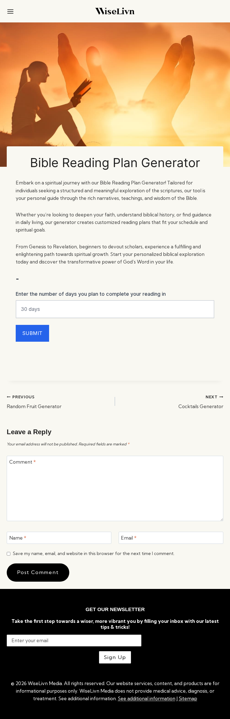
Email (129, 538)
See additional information (146, 698)
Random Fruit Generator (34, 402)
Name (17, 538)
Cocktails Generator (200, 402)
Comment (22, 462)
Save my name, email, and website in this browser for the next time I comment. (93, 553)
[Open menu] (10, 11)
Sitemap (188, 698)
